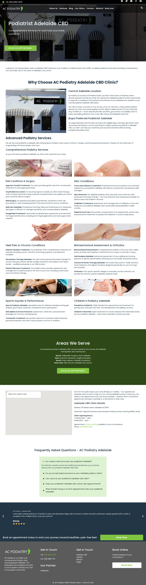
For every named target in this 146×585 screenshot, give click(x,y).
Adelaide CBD (81, 555)
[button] (142, 8)
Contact (90, 8)
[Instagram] (137, 2)
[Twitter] (128, 2)
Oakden (79, 557)
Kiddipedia (44, 570)
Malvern (79, 559)
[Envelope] (132, 2)
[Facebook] (123, 2)
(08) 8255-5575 (86, 427)
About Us (53, 8)
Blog (71, 8)
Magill (78, 562)
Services (63, 8)
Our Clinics (80, 8)
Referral (99, 8)
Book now (109, 8)
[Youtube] (142, 2)
